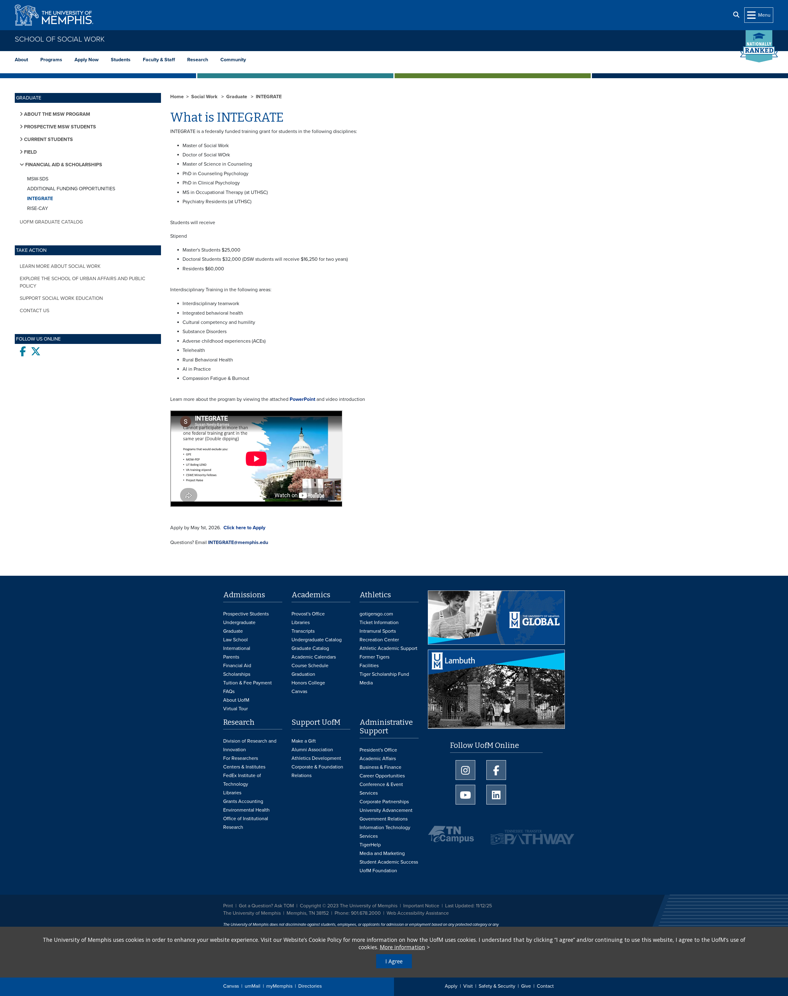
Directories (310, 986)
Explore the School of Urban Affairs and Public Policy (82, 282)
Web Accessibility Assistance (418, 913)
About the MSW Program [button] (56, 114)
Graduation (303, 674)
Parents (231, 657)
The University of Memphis (252, 913)
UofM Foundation (378, 871)
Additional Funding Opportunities (71, 189)
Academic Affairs (378, 759)
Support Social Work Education (61, 298)
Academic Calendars (313, 657)
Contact (545, 986)
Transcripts (303, 631)
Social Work (205, 97)
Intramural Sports (378, 631)
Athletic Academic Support (388, 648)
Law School (235, 640)
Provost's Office (308, 614)
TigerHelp (370, 845)
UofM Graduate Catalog (51, 222)
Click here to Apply (243, 528)
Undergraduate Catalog (316, 640)
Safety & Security (497, 986)
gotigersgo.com (376, 614)
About (21, 60)
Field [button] (30, 152)
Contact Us (34, 311)
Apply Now (86, 60)
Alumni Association (312, 750)
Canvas (231, 986)
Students (121, 60)
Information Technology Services (385, 832)
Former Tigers (374, 657)
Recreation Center (379, 640)
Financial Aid (237, 666)
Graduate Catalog (310, 648)
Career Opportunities (382, 776)
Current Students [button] (48, 139)
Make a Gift (303, 741)
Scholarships (236, 674)
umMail (252, 986)
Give (526, 986)
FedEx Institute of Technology (242, 779)
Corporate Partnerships (384, 802)
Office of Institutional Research (245, 823)
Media (366, 683)
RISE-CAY (37, 208)
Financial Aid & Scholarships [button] (63, 165)
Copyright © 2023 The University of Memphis (348, 906)
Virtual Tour (235, 709)
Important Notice (421, 906)
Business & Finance (380, 767)
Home (177, 97)
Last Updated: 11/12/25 (468, 906)
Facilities (369, 666)
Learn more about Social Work (60, 266)
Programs (51, 60)
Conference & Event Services (381, 788)
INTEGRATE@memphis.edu (238, 542)
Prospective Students (246, 614)
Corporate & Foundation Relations (317, 771)
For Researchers (240, 758)
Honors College (308, 683)
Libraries (300, 622)
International (236, 648)
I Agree (394, 961)
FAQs (229, 691)
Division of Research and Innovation (249, 745)
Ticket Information (379, 622)
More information (402, 947)
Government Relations (384, 819)
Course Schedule (309, 666)
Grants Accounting (243, 801)
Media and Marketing (382, 853)
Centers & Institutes (244, 767)
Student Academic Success (389, 862)
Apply (451, 986)
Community (233, 60)
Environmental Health (246, 810)
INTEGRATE (40, 199)
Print (228, 906)
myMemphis (279, 986)
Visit (468, 986)
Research (197, 60)
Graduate (237, 97)
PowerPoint (302, 399)
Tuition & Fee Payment (247, 683)
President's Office (378, 750)
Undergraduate (239, 622)
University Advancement (386, 810)
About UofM (236, 700)
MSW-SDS (37, 179)
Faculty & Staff (159, 60)
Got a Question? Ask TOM (266, 906)
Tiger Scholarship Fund (384, 674)
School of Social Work (60, 39)
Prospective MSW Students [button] (59, 127)
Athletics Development (316, 758)
